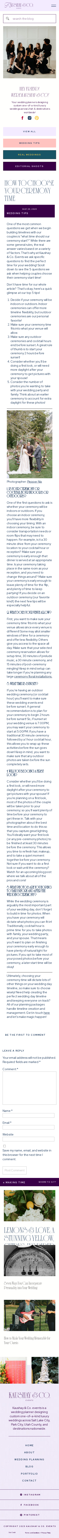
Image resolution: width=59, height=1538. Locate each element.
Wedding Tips (17, 213)
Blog (29, 1466)
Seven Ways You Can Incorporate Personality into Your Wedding (23, 1285)
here (47, 1013)
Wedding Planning (29, 1459)
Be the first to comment (25, 1035)
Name (7, 1111)
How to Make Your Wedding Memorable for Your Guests (27, 1340)
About (29, 1452)
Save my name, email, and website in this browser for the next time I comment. (27, 1155)
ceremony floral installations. (33, 677)
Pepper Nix (34, 482)
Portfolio (29, 1473)
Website (8, 1135)
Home (29, 1445)
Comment (10, 1069)
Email (7, 1123)
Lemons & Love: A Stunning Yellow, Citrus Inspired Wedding (29, 1242)
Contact (29, 1480)
